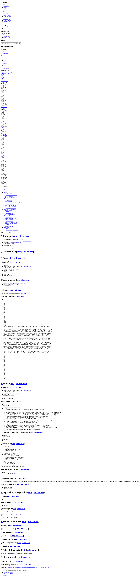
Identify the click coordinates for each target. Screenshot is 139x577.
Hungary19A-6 (4, 81)
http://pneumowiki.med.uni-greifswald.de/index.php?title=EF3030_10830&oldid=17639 (28, 567)
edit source (24, 236)
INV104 (2, 127)
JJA (1, 133)
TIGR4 (7, 73)
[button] (1, 11)
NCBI (24, 283)
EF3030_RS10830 (27, 241)
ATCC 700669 (4, 107)
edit (15, 236)
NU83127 (3, 143)
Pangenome (3, 73)
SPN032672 (3, 156)
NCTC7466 (3, 140)
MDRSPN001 (4, 135)
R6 (1, 151)
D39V (2, 78)
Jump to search (13, 72)
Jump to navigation (5, 72)
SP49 (2, 153)
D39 (2, 75)
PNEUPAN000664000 (16, 242)
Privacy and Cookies (8, 572)
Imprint (5, 575)
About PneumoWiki (8, 573)
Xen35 (2, 179)
